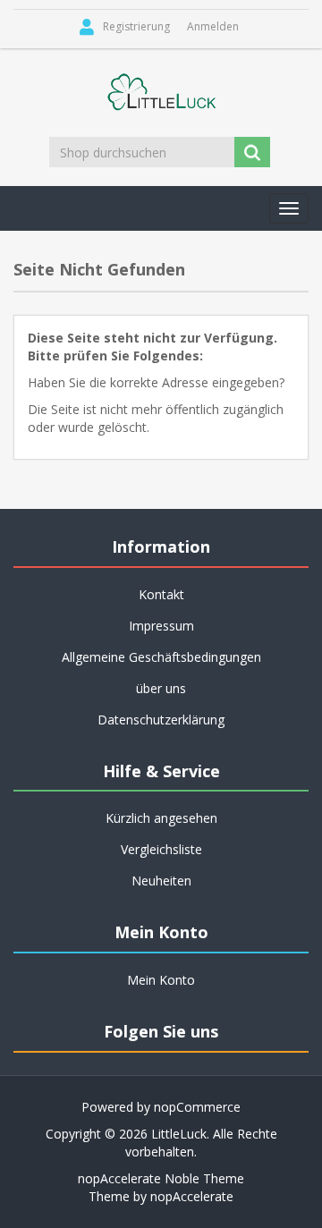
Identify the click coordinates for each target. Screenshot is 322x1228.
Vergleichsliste (161, 849)
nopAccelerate (191, 1196)
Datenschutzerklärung (161, 719)
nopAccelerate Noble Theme (161, 1178)
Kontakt (161, 594)
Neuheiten (161, 880)
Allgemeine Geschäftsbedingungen (161, 656)
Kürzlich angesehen (161, 817)
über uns (161, 688)
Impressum (161, 625)
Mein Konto (161, 979)
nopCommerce (197, 1106)
